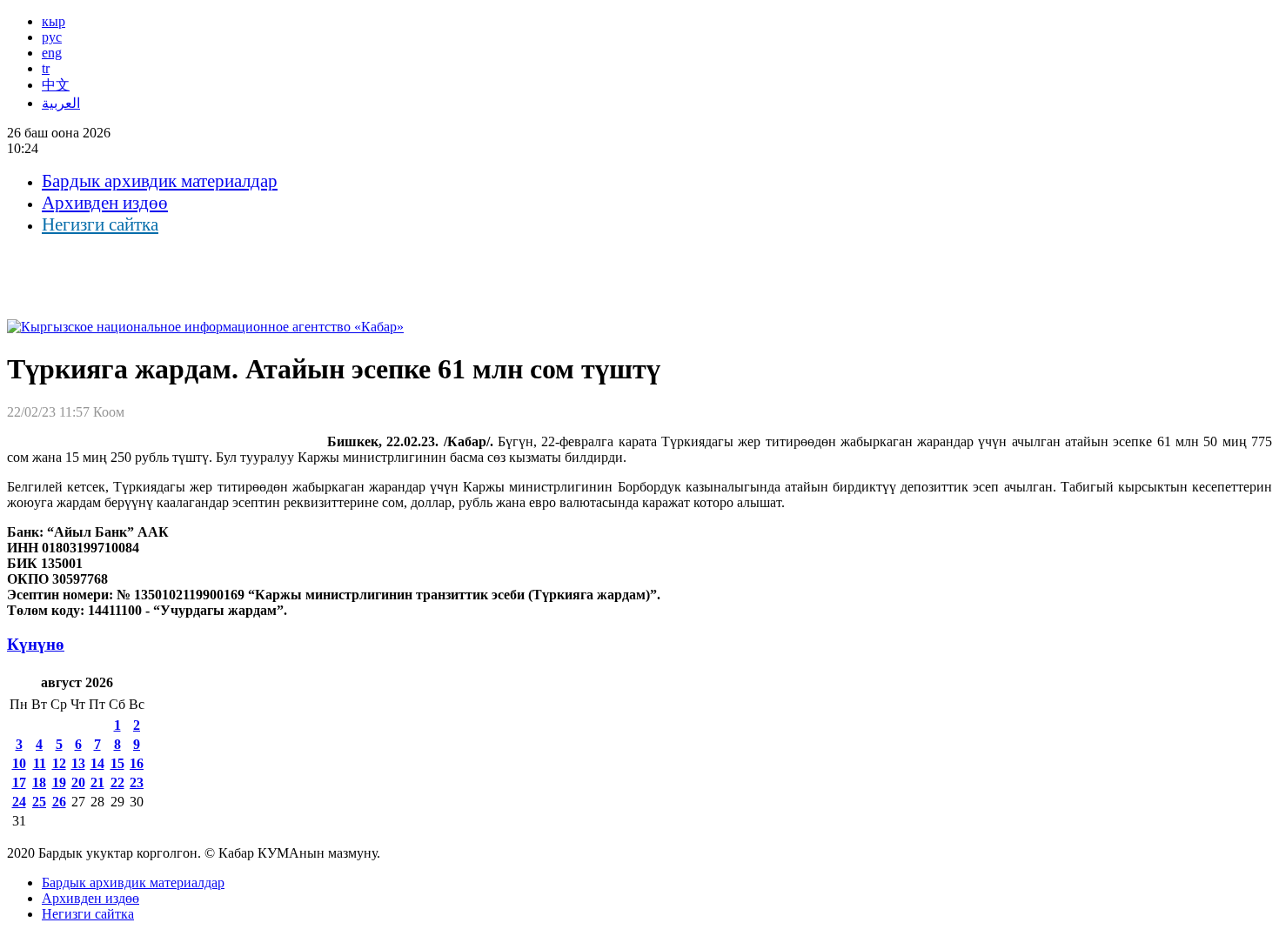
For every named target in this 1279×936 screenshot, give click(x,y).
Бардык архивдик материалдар (160, 180)
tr (46, 68)
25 (39, 801)
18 (39, 782)
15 (117, 763)
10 (19, 763)
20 (78, 782)
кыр (53, 21)
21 (97, 782)
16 (137, 763)
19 (59, 782)
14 (97, 763)
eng (52, 52)
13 (78, 763)
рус (52, 37)
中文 (56, 84)
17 (19, 782)
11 (39, 763)
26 (59, 801)
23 (137, 782)
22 (117, 782)
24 (19, 801)
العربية (61, 103)
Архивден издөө (105, 202)
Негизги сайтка (100, 224)
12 (59, 763)
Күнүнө (35, 644)
